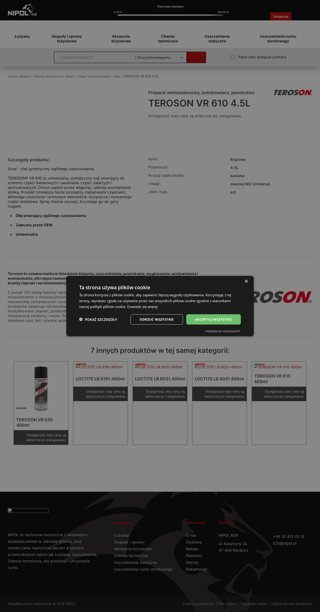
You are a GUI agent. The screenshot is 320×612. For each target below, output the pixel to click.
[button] (98, 319)
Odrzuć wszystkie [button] (157, 319)
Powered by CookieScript (222, 331)
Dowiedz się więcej (142, 306)
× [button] (246, 281)
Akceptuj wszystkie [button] (213, 319)
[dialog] (160, 306)
